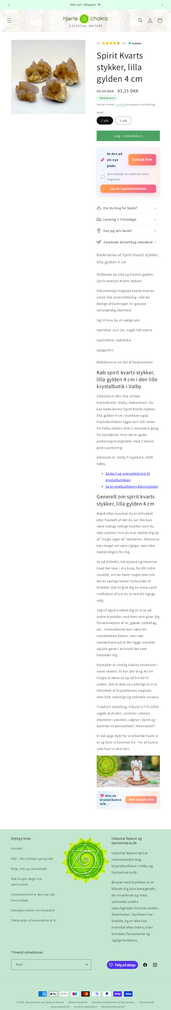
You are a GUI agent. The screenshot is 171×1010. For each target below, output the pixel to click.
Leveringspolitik (60, 1006)
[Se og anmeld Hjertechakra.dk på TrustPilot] (135, 43)
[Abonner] (86, 964)
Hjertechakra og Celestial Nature (45, 1002)
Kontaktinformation (113, 1006)
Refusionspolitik (78, 1002)
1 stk (104, 121)
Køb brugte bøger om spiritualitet (26, 881)
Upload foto (142, 159)
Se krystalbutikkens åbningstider (132, 486)
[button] (9, 20)
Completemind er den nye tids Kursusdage (33, 897)
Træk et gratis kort (141, 799)
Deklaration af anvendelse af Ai (33, 920)
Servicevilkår (147, 1002)
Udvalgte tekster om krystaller (33, 910)
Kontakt (17, 848)
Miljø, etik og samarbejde (29, 869)
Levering (120, 104)
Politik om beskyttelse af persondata (113, 1002)
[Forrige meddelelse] (9, 5)
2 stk (123, 121)
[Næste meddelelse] (162, 5)
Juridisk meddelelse (85, 1006)
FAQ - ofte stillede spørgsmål (32, 859)
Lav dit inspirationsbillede (128, 188)
